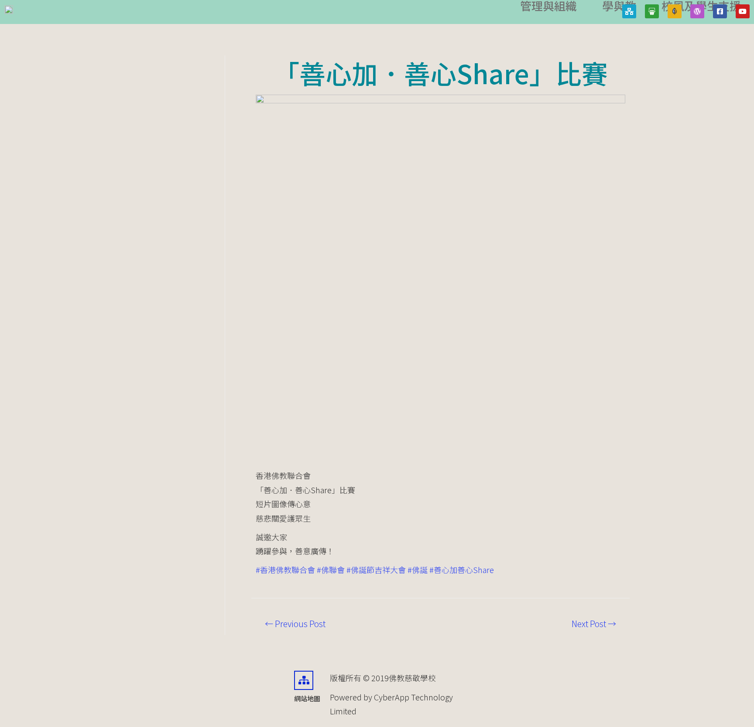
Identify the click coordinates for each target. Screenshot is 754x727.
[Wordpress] (697, 11)
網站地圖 (307, 698)
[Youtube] (743, 11)
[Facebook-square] (720, 11)
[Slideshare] (652, 11)
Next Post (594, 624)
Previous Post (295, 624)
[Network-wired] (629, 11)
